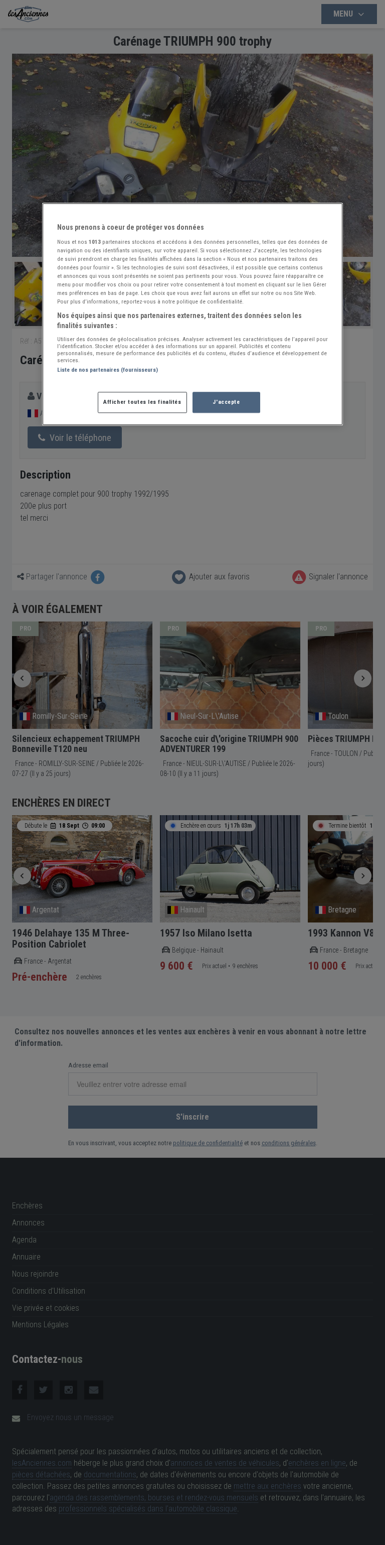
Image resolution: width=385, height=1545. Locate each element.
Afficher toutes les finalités (142, 401)
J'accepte (226, 401)
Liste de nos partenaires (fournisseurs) (107, 370)
